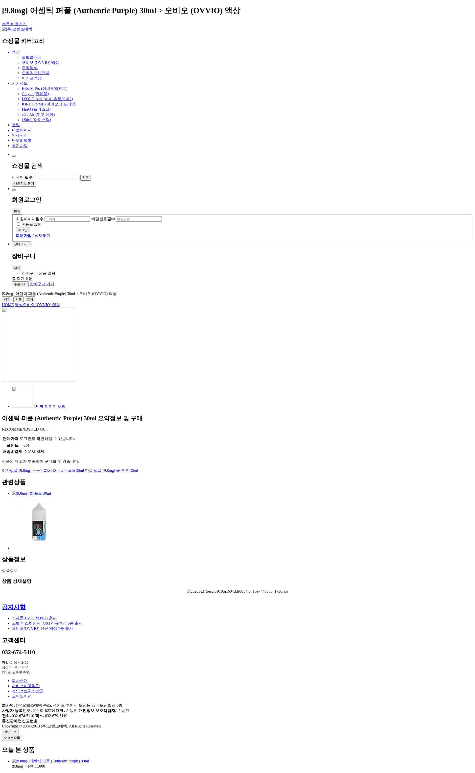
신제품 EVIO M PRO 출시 (34, 618)
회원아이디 (30, 219)
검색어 (22, 177)
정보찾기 (42, 235)
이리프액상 (32, 78)
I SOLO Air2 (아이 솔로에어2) (47, 99)
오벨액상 (30, 68)
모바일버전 (22, 696)
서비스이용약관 (26, 686)
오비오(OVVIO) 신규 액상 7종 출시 (42, 628)
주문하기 (20, 284)
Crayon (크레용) (35, 94)
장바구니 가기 (42, 284)
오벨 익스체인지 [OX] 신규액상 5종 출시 (47, 623)
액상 (19, 305)
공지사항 (14, 607)
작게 (7, 299)
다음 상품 (111, 470)
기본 (18, 299)
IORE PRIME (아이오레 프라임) (49, 104)
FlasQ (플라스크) (36, 109)
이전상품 (43, 470)
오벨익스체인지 (35, 73)
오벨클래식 (32, 57)
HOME (8, 305)
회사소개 (20, 680)
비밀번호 (103, 219)
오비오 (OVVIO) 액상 (40, 62)
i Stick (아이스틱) (36, 120)
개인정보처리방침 (28, 691)
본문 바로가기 (14, 24)
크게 (30, 299)
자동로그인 (32, 224)
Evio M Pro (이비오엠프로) (44, 88)
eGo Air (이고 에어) (38, 114)
